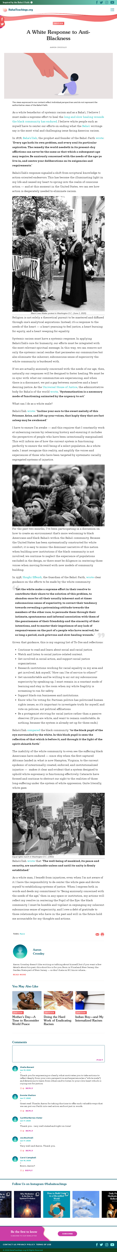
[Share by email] (98, 934)
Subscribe (67, 1233)
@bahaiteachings (56, 1184)
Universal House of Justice (60, 387)
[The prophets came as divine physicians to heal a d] (57, 1204)
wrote (99, 138)
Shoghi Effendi (32, 577)
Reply (29, 1088)
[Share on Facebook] (2, 19)
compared (33, 730)
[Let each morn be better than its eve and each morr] (87, 1204)
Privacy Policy (26, 1244)
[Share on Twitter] (2, 24)
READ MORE (19, 974)
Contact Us (9, 1244)
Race (22, 933)
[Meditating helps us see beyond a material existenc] (27, 1204)
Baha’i (86, 126)
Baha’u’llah (30, 138)
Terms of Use (43, 1244)
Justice (58, 23)
